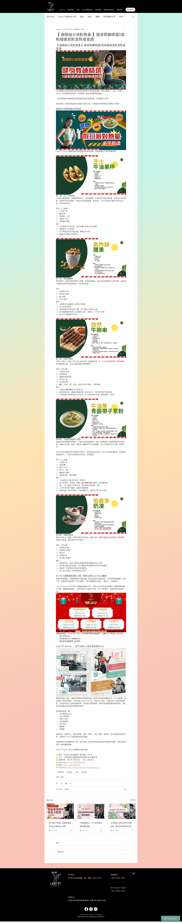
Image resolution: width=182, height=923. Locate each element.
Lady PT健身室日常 (67, 17)
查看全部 (133, 800)
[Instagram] (91, 909)
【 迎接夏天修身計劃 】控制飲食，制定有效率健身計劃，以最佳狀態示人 (121, 825)
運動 (97, 17)
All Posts (50, 17)
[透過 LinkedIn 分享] (66, 783)
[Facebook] (86, 909)
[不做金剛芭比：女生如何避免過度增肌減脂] (91, 811)
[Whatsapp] (95, 909)
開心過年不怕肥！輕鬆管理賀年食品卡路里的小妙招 (60, 824)
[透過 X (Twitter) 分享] (61, 783)
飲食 (82, 17)
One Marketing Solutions (95, 916)
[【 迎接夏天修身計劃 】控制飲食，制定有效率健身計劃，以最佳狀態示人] (121, 811)
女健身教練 (60, 772)
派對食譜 (84, 772)
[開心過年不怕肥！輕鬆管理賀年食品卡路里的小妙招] (60, 811)
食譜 (77, 772)
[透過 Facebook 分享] (57, 783)
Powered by (82, 916)
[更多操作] (125, 29)
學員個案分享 (109, 17)
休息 (90, 17)
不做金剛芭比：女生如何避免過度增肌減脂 (91, 824)
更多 (121, 17)
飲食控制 (69, 772)
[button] (133, 16)
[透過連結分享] (71, 783)
